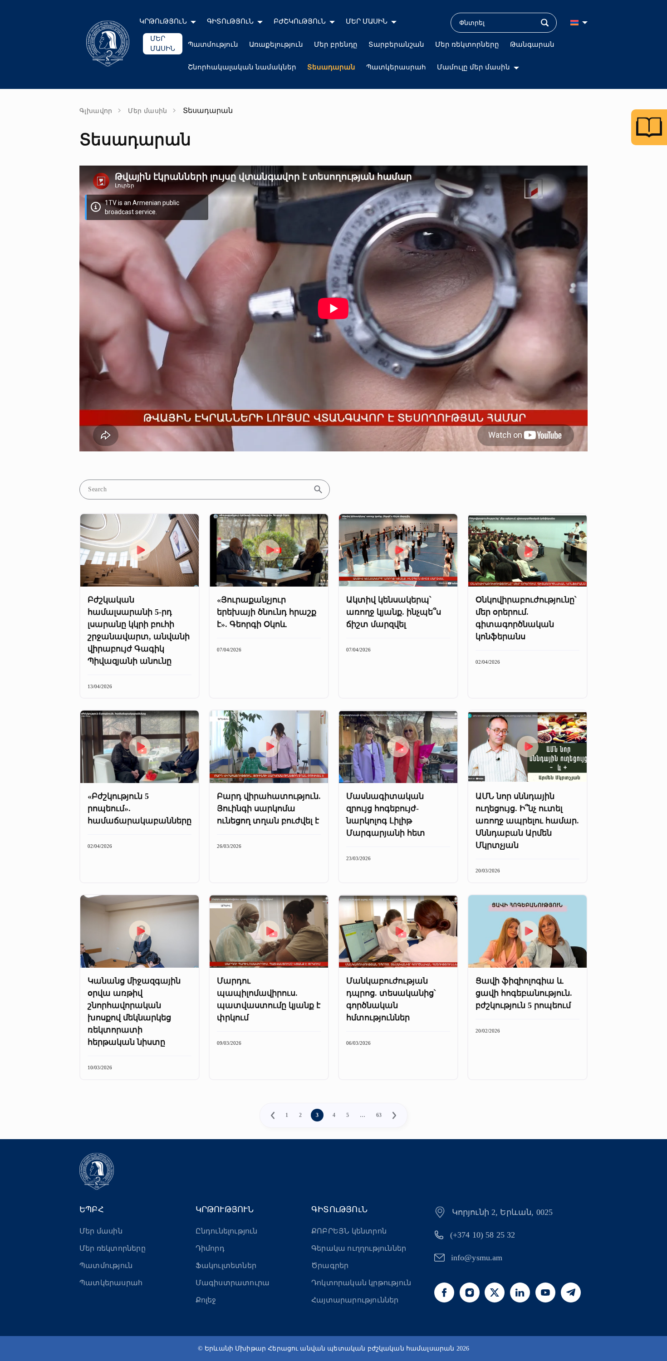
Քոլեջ (206, 1300)
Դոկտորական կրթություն (361, 1283)
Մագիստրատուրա (233, 1283)
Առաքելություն (276, 44)
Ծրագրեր (329, 1265)
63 (379, 1115)
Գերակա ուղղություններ (358, 1248)
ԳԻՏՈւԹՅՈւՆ (230, 21)
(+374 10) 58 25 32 (482, 1234)
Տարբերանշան (396, 44)
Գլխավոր (96, 111)
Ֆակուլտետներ (226, 1265)
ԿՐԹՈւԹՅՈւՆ (163, 21)
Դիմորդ (210, 1248)
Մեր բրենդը (336, 44)
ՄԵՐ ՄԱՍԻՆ (366, 21)
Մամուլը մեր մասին (473, 67)
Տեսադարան (331, 67)
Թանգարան (532, 44)
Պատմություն (213, 44)
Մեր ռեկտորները (467, 44)
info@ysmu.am (477, 1257)
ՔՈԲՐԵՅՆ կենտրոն (349, 1231)
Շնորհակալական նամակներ (242, 67)
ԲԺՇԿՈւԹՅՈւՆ (300, 21)
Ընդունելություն (227, 1231)
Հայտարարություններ (355, 1300)
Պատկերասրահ (396, 67)
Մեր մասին (147, 111)
